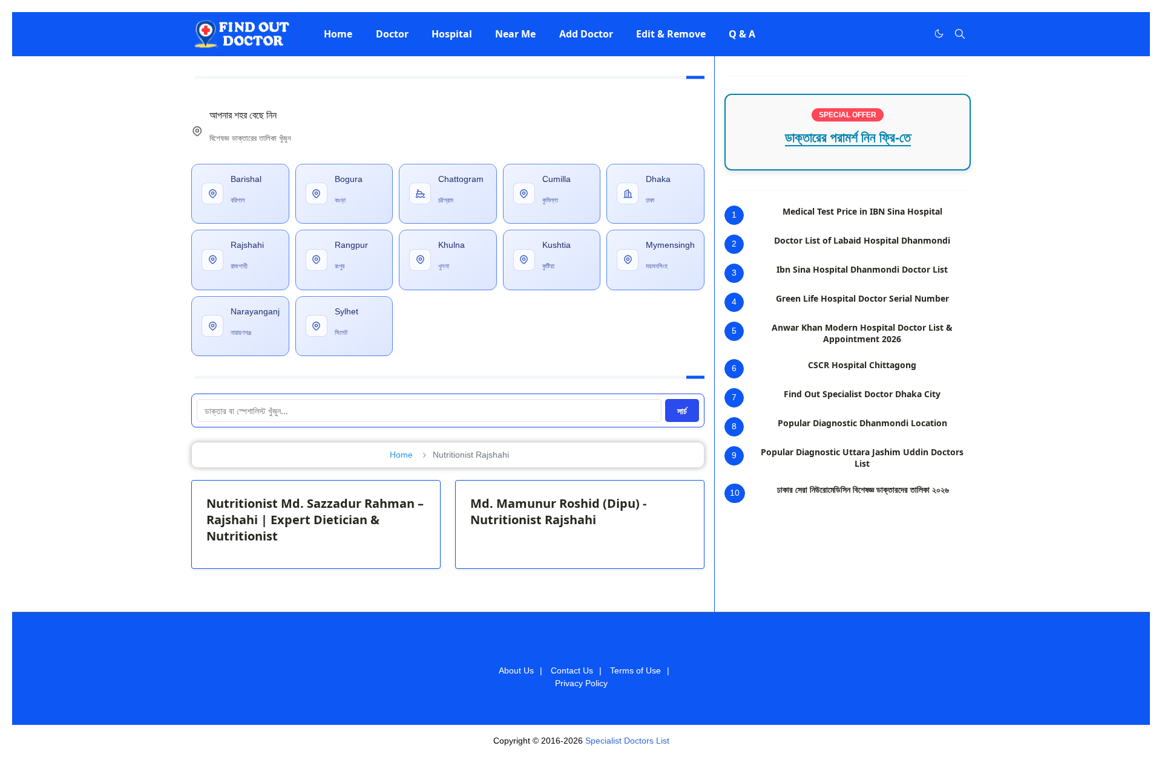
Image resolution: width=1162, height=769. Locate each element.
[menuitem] (338, 34)
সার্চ (682, 411)
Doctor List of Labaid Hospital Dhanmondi (862, 240)
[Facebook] (914, 34)
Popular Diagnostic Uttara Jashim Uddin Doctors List (862, 457)
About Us (516, 670)
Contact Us (572, 670)
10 (735, 493)
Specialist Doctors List (627, 740)
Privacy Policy (581, 683)
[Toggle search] (960, 34)
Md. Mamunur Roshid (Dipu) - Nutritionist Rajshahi (558, 511)
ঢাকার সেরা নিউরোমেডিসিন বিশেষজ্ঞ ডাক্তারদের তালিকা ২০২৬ (863, 489)
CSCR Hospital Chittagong (862, 365)
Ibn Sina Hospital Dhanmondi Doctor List (862, 269)
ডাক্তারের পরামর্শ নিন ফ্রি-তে (848, 137)
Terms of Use (635, 670)
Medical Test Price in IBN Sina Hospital (862, 211)
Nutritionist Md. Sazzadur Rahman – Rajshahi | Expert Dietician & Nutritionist (315, 519)
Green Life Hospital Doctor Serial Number (862, 298)
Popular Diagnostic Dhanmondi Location (862, 423)
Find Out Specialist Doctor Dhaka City (862, 394)
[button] (338, 34)
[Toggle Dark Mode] (939, 34)
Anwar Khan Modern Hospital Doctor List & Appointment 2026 (862, 333)
